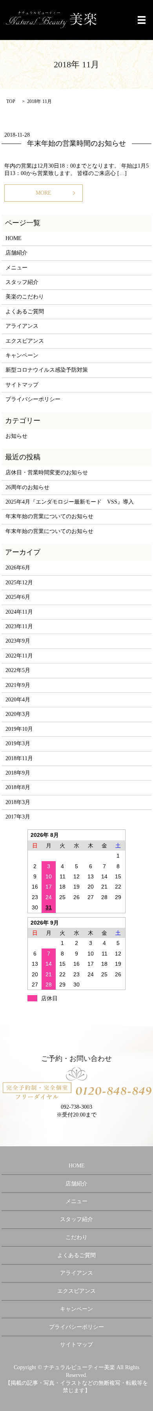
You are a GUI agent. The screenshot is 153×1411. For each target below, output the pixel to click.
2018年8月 (17, 787)
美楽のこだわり (24, 297)
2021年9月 (17, 685)
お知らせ (16, 436)
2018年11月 (19, 758)
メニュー (16, 268)
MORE (43, 193)
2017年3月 (17, 817)
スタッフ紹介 (21, 282)
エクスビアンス (24, 341)
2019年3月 (17, 743)
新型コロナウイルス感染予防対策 (46, 370)
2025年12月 (19, 582)
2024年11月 (19, 612)
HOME (13, 238)
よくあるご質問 (24, 311)
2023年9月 (17, 641)
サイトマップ (21, 385)
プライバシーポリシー (32, 399)
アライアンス (21, 326)
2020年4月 (17, 700)
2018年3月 (17, 802)
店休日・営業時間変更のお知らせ (46, 472)
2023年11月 (19, 626)
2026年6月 (17, 568)
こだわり (76, 1237)
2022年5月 (17, 670)
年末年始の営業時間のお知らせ (76, 143)
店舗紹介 (16, 253)
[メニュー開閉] (142, 20)
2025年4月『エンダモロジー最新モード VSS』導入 (69, 502)
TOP (10, 101)
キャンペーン (21, 355)
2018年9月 (17, 773)
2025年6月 (17, 597)
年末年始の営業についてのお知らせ (49, 516)
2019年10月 (19, 729)
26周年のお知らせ (27, 487)
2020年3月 (17, 714)
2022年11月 (19, 656)
